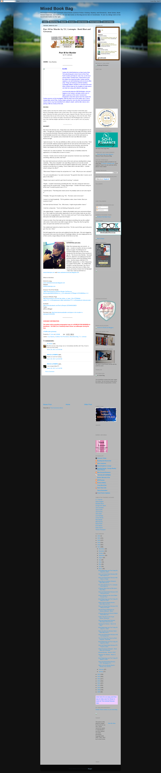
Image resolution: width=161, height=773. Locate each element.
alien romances (101, 463)
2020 (98, 540)
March (100, 568)
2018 (98, 544)
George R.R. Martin (101, 505)
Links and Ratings (108, 22)
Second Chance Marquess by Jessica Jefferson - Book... (106, 610)
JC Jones (49, 343)
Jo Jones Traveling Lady (107, 163)
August (101, 557)
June (100, 562)
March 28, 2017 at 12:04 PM (54, 368)
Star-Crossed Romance (104, 472)
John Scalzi (99, 513)
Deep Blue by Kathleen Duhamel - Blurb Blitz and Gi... (107, 582)
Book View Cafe (101, 487)
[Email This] (67, 334)
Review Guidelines (95, 22)
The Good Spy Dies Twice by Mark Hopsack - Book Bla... (107, 638)
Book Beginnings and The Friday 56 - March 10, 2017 (107, 642)
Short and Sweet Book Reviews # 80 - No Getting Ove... (108, 635)
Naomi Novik (99, 523)
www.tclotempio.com (49, 272)
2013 (98, 681)
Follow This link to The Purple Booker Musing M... (106, 617)
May (100, 564)
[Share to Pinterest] (73, 334)
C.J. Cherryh (99, 499)
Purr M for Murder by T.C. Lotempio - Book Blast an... (107, 585)
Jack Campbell (99, 507)
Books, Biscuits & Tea (103, 477)
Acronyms (72, 22)
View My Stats (111, 723)
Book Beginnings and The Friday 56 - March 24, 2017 (107, 599)
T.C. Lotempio (82, 336)
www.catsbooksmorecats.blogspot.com (68, 272)
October (101, 553)
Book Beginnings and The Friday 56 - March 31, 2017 (107, 571)
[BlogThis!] (68, 334)
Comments (101, 210)
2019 (98, 542)
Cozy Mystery (51, 336)
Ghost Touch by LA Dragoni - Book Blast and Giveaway (107, 649)
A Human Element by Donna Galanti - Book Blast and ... (108, 614)
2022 (98, 536)
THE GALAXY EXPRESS (104, 475)
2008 (98, 692)
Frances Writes (101, 482)
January (101, 671)
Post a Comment (49, 371)
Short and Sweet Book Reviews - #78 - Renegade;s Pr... (107, 662)
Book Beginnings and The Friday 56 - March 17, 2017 (107, 628)
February (101, 669)
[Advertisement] (67, 389)
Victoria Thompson (101, 529)
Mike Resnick (99, 521)
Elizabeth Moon (100, 503)
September (102, 555)
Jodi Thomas (99, 511)
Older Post (88, 404)
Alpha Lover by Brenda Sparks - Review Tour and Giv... (106, 666)
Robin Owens (99, 527)
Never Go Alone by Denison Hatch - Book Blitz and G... (107, 631)
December (102, 548)
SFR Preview (100, 480)
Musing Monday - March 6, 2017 (107, 652)
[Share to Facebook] (71, 334)
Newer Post (47, 404)
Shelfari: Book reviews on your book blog (106, 709)
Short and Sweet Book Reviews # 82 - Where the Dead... (108, 607)
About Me (63, 22)
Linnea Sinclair (99, 517)
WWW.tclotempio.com (49, 286)
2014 (98, 678)
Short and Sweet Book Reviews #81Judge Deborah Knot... (106, 621)
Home (45, 22)
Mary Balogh (99, 519)
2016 (98, 674)
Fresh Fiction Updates (103, 493)
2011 (98, 685)
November (102, 551)
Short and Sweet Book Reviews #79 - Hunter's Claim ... (107, 646)
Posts (99, 207)
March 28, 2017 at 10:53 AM (54, 359)
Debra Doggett (99, 501)
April (100, 566)
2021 (98, 538)
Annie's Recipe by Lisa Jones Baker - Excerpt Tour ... (107, 596)
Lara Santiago (99, 515)
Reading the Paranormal (104, 460)
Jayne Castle (99, 509)
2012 (98, 683)
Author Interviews (82, 22)
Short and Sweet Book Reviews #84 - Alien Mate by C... (107, 574)
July (100, 560)
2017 (98, 547)
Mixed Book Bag (56, 8)
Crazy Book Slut (101, 485)
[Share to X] (70, 334)
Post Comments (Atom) (56, 408)
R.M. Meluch (99, 525)
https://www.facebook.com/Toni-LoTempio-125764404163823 (59, 305)
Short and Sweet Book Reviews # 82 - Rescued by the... (108, 592)
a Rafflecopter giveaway (49, 331)
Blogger (90, 768)
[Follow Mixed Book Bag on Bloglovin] (103, 180)
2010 (98, 687)
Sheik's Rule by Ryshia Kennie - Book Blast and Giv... (106, 603)
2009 (98, 689)
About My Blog (54, 22)
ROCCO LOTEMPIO (52, 354)
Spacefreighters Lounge (104, 466)
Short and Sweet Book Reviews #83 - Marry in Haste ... (107, 578)
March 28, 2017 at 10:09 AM (54, 349)
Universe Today (101, 458)
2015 (98, 676)
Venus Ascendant (102, 490)
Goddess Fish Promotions (62, 336)
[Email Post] (63, 334)
